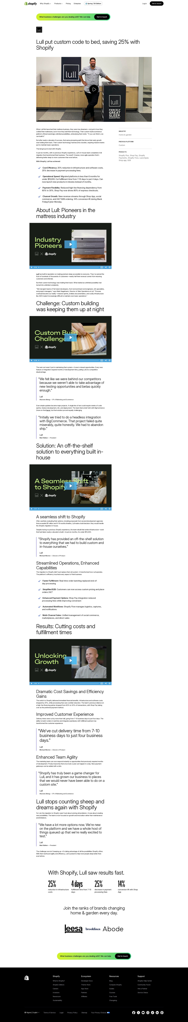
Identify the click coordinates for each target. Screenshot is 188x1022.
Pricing (68, 4)
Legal (61, 1013)
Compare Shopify (115, 985)
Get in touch (156, 4)
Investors (56, 993)
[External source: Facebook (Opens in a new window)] (133, 1012)
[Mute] (139, 120)
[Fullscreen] (149, 120)
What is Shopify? (59, 981)
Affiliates (84, 996)
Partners (84, 993)
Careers (55, 989)
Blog (111, 981)
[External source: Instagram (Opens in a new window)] (147, 1012)
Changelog (113, 1000)
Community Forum (144, 985)
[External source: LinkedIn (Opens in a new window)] (157, 1012)
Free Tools (113, 996)
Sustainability (57, 1000)
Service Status (143, 993)
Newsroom (57, 996)
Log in (144, 4)
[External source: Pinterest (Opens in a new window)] (162, 1012)
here (48, 410)
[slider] (89, 120)
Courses (112, 993)
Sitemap (84, 1013)
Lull (37, 274)
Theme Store (85, 985)
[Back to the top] (26, 977)
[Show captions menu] (134, 120)
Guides (111, 989)
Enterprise (77, 4)
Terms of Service (49, 1013)
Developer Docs (87, 981)
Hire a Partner (142, 989)
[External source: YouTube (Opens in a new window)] (143, 1012)
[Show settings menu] (144, 120)
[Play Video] (38, 120)
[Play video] (94, 89)
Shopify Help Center (145, 981)
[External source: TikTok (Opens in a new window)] (152, 1012)
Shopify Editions (58, 985)
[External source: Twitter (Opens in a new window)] (138, 1012)
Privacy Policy (72, 1013)
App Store (84, 989)
